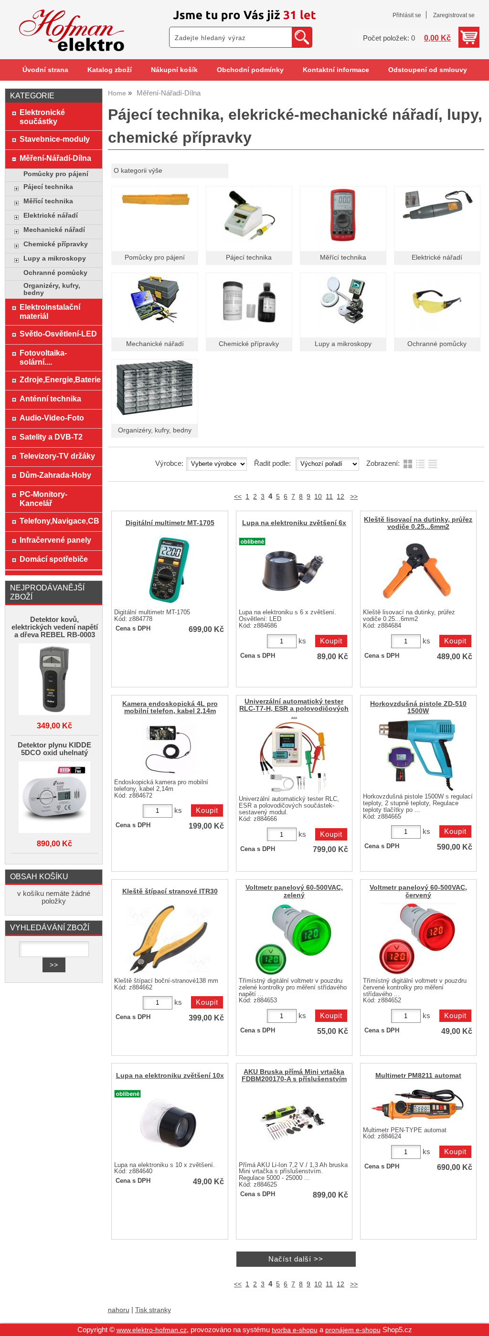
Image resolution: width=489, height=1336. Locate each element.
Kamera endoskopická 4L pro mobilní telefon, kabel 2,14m (170, 707)
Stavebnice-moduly (55, 139)
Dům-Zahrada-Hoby (55, 475)
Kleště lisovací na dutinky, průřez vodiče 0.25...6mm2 (418, 523)
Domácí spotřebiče (54, 559)
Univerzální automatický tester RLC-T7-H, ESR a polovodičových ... (294, 708)
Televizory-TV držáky (57, 456)
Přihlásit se (407, 15)
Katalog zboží (109, 70)
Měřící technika (343, 257)
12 (340, 496)
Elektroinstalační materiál (50, 311)
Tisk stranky (153, 1310)
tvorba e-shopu (295, 1330)
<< (238, 496)
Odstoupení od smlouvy (427, 70)
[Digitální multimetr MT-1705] (168, 571)
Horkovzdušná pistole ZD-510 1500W (418, 707)
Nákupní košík (174, 70)
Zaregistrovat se (454, 15)
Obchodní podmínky (250, 70)
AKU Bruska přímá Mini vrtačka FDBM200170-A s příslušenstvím (294, 1075)
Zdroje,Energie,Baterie (58, 379)
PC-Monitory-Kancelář (43, 498)
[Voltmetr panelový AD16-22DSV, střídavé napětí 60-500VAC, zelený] (293, 939)
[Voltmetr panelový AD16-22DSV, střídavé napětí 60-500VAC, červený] (417, 939)
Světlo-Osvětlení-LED (58, 333)
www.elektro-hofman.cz (152, 1330)
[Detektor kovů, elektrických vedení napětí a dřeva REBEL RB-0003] (54, 679)
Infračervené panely (55, 540)
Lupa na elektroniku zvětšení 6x (294, 522)
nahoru (118, 1310)
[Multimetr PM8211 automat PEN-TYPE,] (417, 1105)
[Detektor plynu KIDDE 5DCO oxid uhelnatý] (54, 797)
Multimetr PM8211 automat (418, 1075)
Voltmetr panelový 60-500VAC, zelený (294, 891)
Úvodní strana (45, 70)
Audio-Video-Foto (52, 417)
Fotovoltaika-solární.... (43, 357)
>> (354, 496)
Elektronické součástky (42, 117)
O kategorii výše (138, 170)
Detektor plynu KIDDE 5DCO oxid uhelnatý (54, 749)
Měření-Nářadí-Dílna (55, 158)
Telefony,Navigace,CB (58, 520)
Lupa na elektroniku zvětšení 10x (170, 1075)
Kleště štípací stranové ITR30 (170, 891)
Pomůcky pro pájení (155, 257)
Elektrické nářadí (437, 257)
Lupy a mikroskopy (343, 343)
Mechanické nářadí (155, 343)
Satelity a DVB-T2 (51, 436)
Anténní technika (50, 398)
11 (329, 496)
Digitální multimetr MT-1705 (170, 522)
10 (318, 496)
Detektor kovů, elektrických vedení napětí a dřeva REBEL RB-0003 (54, 627)
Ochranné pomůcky (437, 343)
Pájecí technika (249, 257)
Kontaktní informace (336, 70)
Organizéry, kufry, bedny (154, 430)
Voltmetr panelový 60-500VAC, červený (418, 891)
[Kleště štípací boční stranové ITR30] (168, 939)
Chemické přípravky (249, 343)
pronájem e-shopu (353, 1330)
